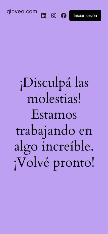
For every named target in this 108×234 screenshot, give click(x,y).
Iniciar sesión (85, 15)
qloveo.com (22, 11)
